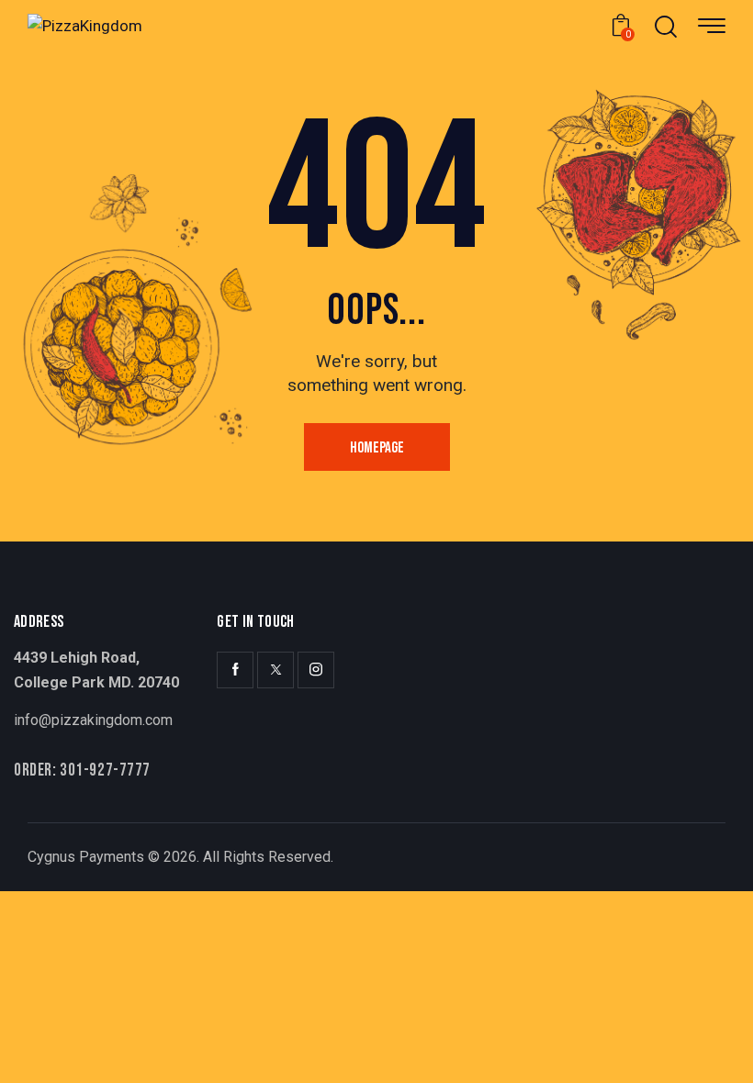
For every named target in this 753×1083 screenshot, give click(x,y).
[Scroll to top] (714, 1044)
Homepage (377, 448)
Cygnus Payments (86, 856)
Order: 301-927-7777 (82, 770)
